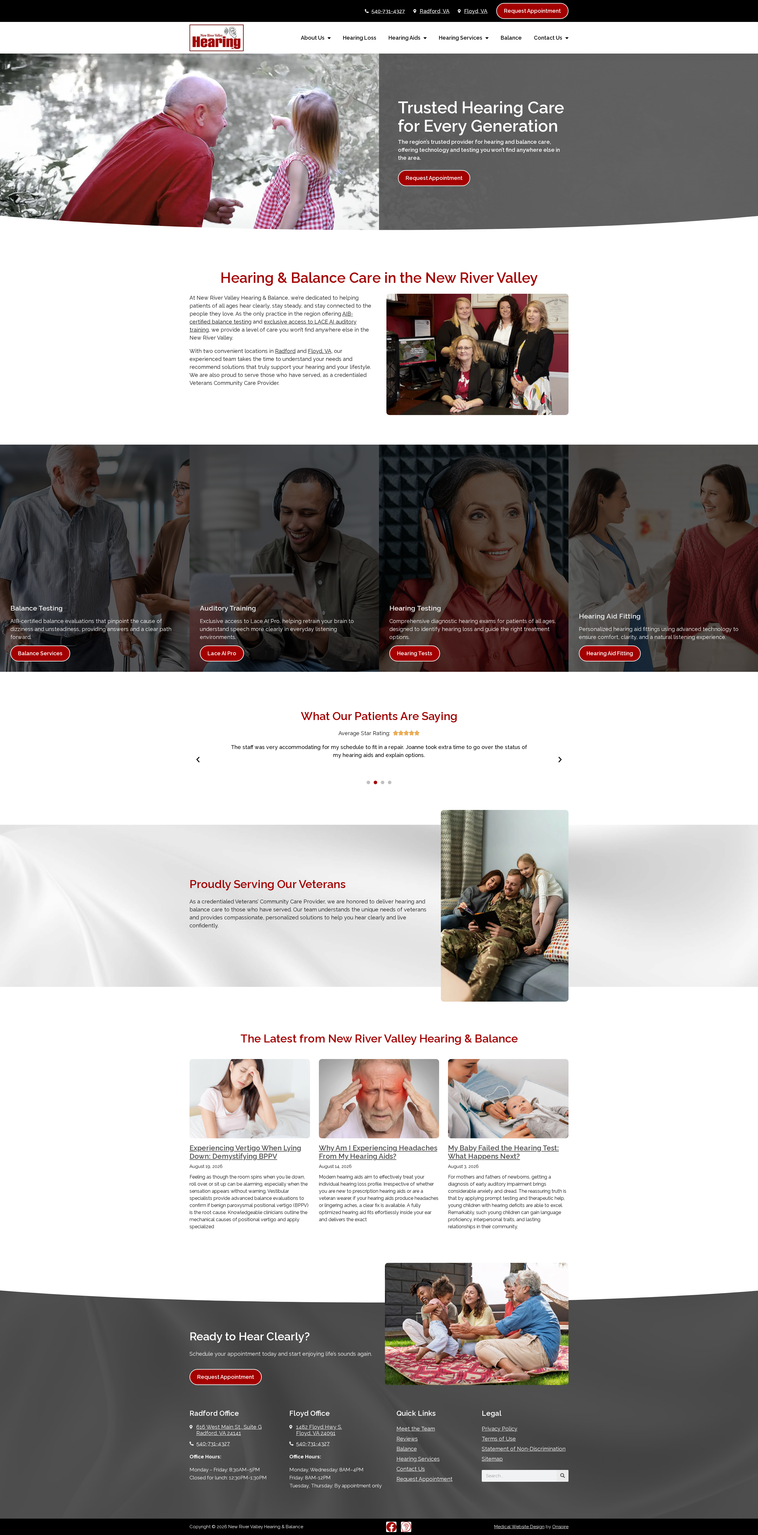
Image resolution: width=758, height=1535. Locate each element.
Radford (285, 351)
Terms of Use (499, 1439)
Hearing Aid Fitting (610, 653)
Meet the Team (415, 1429)
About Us (313, 38)
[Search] (562, 1476)
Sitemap (492, 1459)
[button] (198, 759)
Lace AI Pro (222, 653)
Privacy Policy (499, 1429)
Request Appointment (424, 1479)
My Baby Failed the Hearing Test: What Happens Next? (503, 1152)
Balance (511, 38)
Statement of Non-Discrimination (524, 1449)
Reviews (407, 1439)
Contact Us (548, 38)
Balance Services (40, 653)
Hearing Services (460, 38)
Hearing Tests (414, 653)
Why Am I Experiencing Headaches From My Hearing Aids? (378, 1152)
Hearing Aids (404, 38)
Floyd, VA (319, 351)
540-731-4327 (388, 11)
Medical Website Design (519, 1526)
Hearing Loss (359, 38)
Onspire (560, 1526)
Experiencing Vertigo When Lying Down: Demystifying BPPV (245, 1152)
